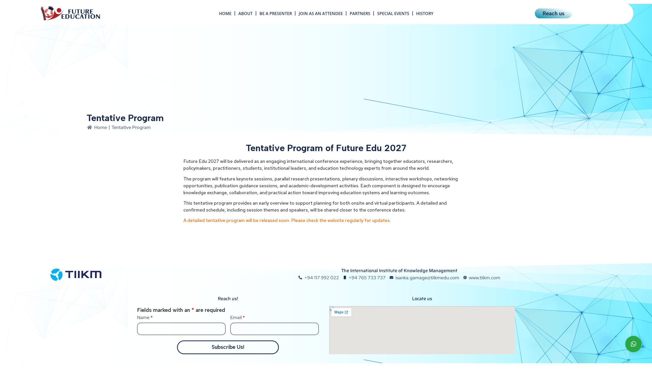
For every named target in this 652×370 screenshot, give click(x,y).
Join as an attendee (321, 13)
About (245, 13)
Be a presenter (276, 13)
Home (225, 13)
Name (145, 317)
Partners (360, 13)
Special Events (393, 13)
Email (237, 317)
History (424, 13)
